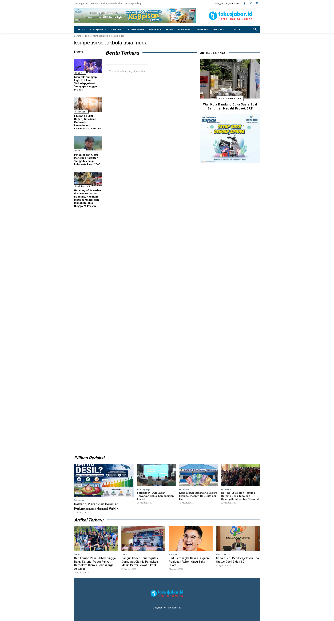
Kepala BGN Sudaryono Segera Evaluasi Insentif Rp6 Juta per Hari (198, 496)
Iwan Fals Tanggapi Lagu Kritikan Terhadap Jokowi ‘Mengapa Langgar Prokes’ (85, 83)
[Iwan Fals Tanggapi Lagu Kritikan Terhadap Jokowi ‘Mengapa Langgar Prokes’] (88, 66)
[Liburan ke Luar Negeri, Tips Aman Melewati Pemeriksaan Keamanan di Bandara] (88, 104)
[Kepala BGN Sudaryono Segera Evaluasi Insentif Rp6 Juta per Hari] (198, 475)
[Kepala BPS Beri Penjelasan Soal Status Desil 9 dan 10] (238, 538)
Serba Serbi (81, 112)
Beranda (78, 35)
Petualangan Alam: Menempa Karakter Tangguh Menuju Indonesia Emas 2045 (87, 159)
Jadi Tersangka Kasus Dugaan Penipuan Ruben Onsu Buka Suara (189, 561)
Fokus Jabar (79, 500)
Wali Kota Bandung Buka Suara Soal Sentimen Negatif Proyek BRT (230, 106)
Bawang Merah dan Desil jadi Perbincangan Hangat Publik (96, 506)
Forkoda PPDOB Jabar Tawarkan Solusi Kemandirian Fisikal (155, 496)
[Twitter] (257, 3)
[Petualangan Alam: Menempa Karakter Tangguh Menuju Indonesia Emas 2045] (88, 143)
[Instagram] (251, 3)
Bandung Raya (82, 186)
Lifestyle (80, 73)
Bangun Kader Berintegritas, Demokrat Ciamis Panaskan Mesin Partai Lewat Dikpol (140, 561)
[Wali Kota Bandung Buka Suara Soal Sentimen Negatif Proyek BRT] (230, 79)
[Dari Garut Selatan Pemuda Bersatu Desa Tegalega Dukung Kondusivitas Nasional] (240, 475)
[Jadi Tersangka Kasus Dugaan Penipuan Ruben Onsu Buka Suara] (191, 538)
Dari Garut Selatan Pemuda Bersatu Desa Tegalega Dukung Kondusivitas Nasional (240, 496)
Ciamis (77, 554)
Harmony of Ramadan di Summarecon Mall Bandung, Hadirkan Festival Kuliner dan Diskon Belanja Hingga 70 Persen (87, 198)
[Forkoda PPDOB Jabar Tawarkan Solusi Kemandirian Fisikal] (156, 475)
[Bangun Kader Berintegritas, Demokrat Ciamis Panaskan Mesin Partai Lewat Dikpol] (143, 538)
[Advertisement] (230, 308)
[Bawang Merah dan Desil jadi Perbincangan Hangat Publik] (104, 480)
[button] (255, 29)
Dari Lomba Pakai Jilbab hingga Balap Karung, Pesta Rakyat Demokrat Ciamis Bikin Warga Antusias (95, 563)
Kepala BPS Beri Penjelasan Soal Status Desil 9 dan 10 (238, 559)
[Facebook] (245, 3)
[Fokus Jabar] (230, 15)
